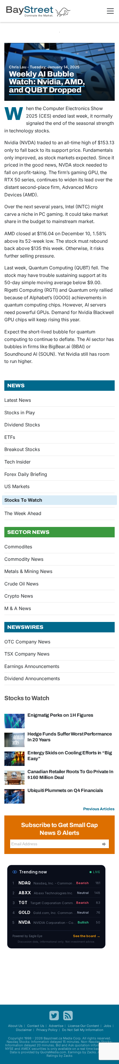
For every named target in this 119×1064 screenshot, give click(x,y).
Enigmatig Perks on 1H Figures (60, 715)
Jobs (107, 1026)
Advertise (56, 1026)
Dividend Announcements (32, 678)
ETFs (9, 437)
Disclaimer (24, 1030)
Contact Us (35, 1026)
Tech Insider (17, 462)
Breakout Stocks (22, 449)
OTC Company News (27, 642)
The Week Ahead (22, 513)
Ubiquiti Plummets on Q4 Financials (65, 790)
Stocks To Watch (23, 500)
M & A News (17, 608)
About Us (15, 1026)
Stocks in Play (19, 412)
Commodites (18, 547)
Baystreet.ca (53, 1038)
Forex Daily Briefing (25, 474)
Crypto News (18, 596)
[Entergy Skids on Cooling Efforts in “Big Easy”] (14, 758)
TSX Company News (26, 654)
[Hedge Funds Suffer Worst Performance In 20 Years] (14, 739)
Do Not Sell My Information (82, 1030)
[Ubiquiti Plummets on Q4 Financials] (14, 796)
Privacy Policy (46, 1030)
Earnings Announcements (31, 666)
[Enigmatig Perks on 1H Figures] (14, 721)
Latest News (17, 400)
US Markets (16, 486)
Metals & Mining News (28, 571)
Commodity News (23, 559)
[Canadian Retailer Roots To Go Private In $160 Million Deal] (14, 777)
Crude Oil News (21, 584)
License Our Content (83, 1026)
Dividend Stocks (22, 425)
